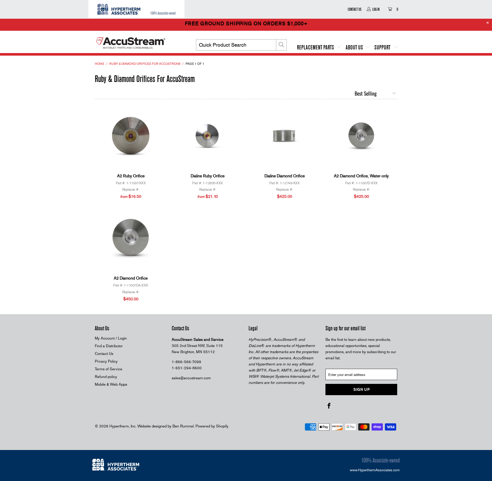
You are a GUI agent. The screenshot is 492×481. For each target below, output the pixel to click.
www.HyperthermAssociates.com (375, 470)
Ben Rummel (183, 426)
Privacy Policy (106, 361)
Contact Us (354, 9)
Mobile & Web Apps (111, 384)
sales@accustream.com (191, 378)
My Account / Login (111, 338)
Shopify (222, 426)
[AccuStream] (138, 41)
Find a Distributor (109, 346)
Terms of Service (108, 369)
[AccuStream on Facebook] (329, 406)
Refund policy (106, 376)
